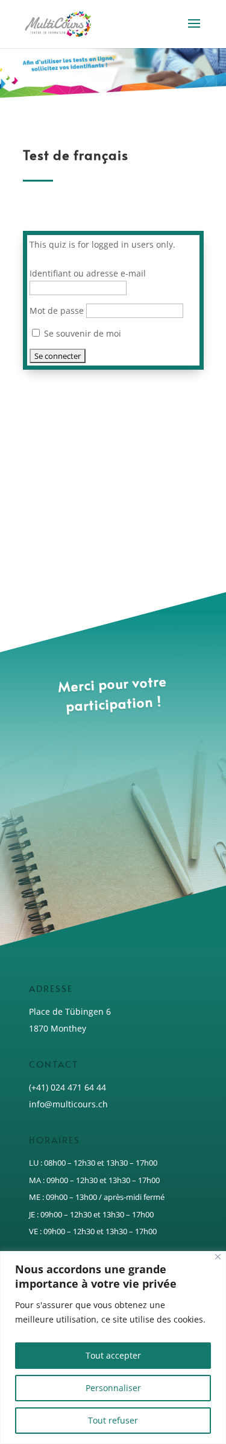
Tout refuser (113, 1420)
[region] (113, 1347)
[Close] (218, 1256)
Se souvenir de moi (81, 333)
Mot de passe (57, 310)
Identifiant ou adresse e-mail (88, 273)
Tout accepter (113, 1355)
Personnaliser (113, 1388)
